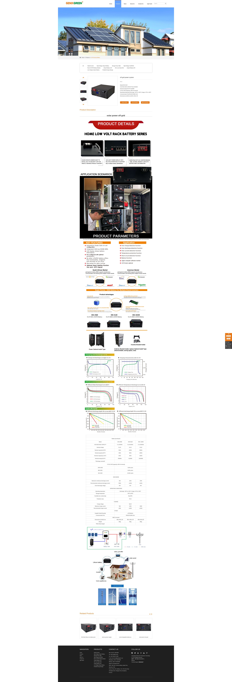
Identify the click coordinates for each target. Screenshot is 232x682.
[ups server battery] (88, 626)
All (83, 65)
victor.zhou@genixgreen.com (117, 658)
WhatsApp (229, 344)
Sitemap (133, 660)
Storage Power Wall (116, 65)
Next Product (135, 102)
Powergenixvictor (116, 663)
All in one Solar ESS (119, 67)
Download (146, 102)
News (125, 3)
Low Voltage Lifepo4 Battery (93, 69)
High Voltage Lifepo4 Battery (103, 65)
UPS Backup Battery (95, 57)
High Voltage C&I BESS (129, 65)
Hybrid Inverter (90, 65)
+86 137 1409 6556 (117, 659)
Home (110, 3)
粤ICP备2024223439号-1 (139, 658)
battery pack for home (125, 637)
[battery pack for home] (125, 626)
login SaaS (149, 3)
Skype (228, 342)
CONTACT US (113, 649)
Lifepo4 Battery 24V (131, 67)
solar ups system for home (143, 637)
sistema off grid (107, 637)
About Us (132, 3)
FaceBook (229, 347)
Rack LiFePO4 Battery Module (93, 67)
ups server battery (88, 637)
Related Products (87, 613)
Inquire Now (124, 102)
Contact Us (140, 3)
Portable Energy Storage (107, 69)
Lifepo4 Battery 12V (107, 67)
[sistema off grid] (106, 626)
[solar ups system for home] (143, 626)
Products (118, 3)
